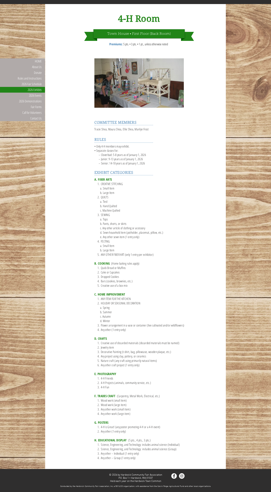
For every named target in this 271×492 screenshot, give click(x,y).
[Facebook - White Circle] (174, 476)
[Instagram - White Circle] (182, 476)
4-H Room (139, 18)
